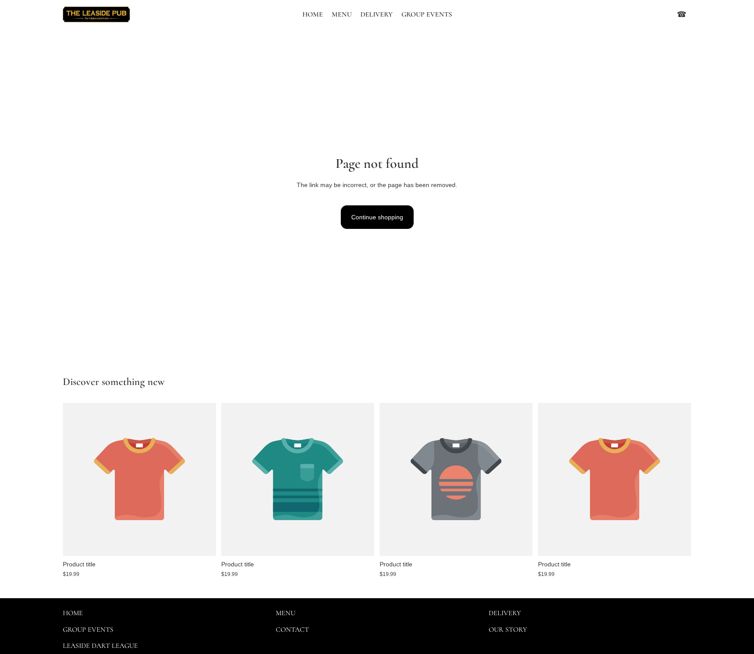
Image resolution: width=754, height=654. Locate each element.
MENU (285, 613)
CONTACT (292, 629)
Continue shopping (377, 217)
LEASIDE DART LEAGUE (100, 645)
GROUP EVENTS (88, 629)
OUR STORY (508, 629)
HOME (73, 613)
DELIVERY (505, 613)
